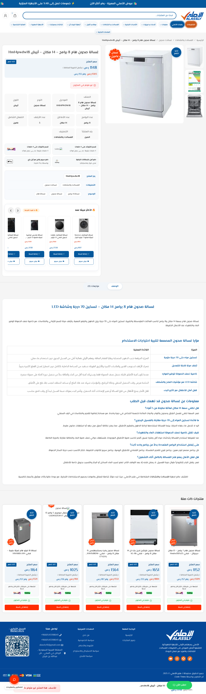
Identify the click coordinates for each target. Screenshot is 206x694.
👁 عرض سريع (84, 261)
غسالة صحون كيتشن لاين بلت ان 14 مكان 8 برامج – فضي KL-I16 (143, 552)
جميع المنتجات (128, 640)
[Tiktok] (189, 658)
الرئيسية (200, 40)
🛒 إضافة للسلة (84, 254)
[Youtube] (170, 658)
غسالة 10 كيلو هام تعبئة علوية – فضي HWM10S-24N (22, 552)
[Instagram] (177, 658)
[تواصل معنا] (14, 679)
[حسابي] (5, 15)
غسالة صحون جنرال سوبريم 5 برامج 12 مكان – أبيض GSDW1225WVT (62, 514)
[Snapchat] (183, 658)
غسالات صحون (165, 40)
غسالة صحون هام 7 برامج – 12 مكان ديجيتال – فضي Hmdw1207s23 (184, 552)
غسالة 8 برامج (74, 194)
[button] (184, 607)
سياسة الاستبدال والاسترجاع (86, 651)
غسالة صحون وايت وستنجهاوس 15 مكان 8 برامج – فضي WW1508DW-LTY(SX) (103, 553)
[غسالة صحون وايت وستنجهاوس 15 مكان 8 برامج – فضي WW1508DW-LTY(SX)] (103, 527)
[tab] (114, 286)
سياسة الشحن (86, 656)
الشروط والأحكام (86, 646)
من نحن (85, 635)
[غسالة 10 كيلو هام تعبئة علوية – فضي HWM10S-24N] (22, 527)
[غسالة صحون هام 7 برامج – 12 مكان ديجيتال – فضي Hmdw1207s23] (184, 527)
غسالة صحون (56, 194)
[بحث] (28, 15)
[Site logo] (192, 15)
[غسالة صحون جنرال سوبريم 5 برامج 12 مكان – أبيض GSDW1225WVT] (62, 508)
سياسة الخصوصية (86, 640)
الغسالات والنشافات (184, 40)
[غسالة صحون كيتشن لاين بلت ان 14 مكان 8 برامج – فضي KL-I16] (144, 527)
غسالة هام (40, 194)
